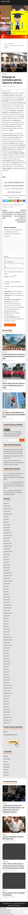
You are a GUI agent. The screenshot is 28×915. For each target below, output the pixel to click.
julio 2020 (6, 650)
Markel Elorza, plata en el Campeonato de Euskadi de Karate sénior (8, 214)
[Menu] (6, 36)
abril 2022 (6, 594)
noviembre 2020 (8, 640)
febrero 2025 (7, 527)
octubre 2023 (7, 549)
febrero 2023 (7, 567)
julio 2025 (6, 516)
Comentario (7, 236)
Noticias (6, 769)
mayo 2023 (6, 559)
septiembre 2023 (8, 551)
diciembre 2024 (7, 533)
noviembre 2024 (8, 535)
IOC (10, 204)
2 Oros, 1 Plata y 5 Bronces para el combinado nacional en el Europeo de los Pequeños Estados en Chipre (14, 462)
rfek (9, 207)
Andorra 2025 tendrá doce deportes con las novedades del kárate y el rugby (14, 385)
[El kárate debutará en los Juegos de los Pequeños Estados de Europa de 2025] (14, 342)
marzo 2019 (7, 677)
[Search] (23, 36)
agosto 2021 (7, 615)
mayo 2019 (6, 672)
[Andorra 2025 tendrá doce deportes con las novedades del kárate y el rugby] (14, 371)
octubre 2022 (7, 578)
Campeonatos (7, 759)
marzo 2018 (7, 709)
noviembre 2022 (8, 575)
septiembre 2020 (8, 645)
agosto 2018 (7, 696)
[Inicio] (3, 37)
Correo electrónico (9, 261)
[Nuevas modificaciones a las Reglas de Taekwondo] (14, 881)
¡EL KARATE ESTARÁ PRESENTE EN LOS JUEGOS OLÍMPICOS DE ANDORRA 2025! (14, 415)
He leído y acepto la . (12, 282)
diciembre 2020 (7, 637)
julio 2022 (6, 586)
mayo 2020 (6, 656)
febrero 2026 (7, 506)
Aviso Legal (3, 908)
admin (4, 86)
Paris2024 (5, 207)
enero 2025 (6, 530)
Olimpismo (5, 381)
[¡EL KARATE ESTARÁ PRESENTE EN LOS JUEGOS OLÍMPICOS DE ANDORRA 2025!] (14, 400)
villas (5, 490)
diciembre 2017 (7, 717)
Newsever (10, 905)
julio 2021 (6, 618)
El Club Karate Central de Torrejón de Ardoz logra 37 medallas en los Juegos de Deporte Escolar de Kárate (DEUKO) (19, 216)
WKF (12, 207)
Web (5, 266)
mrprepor (20, 205)
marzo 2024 (7, 538)
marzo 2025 (7, 525)
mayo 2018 (6, 704)
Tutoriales (6, 775)
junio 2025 (6, 519)
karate (22, 204)
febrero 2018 (7, 712)
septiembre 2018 (8, 693)
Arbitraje (6, 756)
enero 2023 (6, 570)
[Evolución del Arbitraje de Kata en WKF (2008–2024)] (14, 825)
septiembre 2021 (8, 613)
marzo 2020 (7, 661)
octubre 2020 (7, 642)
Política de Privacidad (9, 320)
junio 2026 (6, 503)
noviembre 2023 (8, 546)
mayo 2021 (6, 624)
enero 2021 (6, 634)
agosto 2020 (7, 648)
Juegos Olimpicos (16, 204)
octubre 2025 (7, 511)
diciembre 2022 (7, 573)
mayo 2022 (6, 591)
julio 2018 (6, 698)
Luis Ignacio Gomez (13, 205)
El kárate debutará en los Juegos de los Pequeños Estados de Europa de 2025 (14, 356)
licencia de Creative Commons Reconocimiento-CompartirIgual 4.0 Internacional (13, 433)
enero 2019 (6, 682)
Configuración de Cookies (6, 914)
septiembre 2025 (8, 514)
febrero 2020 (7, 664)
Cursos (5, 761)
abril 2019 (6, 674)
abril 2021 (6, 626)
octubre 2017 (7, 722)
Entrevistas (6, 764)
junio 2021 (6, 621)
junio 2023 (6, 557)
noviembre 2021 (8, 607)
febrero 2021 (7, 631)
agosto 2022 (7, 583)
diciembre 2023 (7, 543)
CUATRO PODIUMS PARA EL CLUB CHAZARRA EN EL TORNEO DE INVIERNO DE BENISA (13, 492)
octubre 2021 (7, 610)
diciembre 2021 (7, 605)
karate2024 (5, 205)
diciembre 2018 (7, 685)
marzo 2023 (7, 565)
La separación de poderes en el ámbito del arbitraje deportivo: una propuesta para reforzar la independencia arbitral (13, 451)
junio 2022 (6, 589)
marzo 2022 (7, 597)
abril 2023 (6, 562)
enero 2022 (6, 602)
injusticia (7, 204)
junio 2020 (6, 653)
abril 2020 (6, 658)
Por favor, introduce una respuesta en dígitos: (13, 272)
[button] (6, 36)
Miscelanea (6, 767)
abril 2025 (6, 522)
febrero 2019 (7, 680)
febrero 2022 (7, 599)
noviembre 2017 (8, 720)
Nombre (6, 256)
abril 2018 (6, 706)
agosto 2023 (7, 554)
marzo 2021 (7, 629)
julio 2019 (6, 666)
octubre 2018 (7, 690)
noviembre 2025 (8, 508)
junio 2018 (6, 701)
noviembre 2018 (8, 688)
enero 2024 (6, 541)
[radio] (8, 192)
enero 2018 (6, 714)
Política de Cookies (5, 912)
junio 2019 (6, 669)
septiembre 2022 (8, 581)
